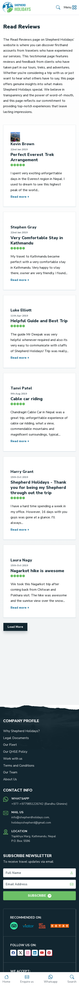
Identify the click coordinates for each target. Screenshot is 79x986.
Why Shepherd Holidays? (21, 731)
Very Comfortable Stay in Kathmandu (37, 240)
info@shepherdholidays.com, (30, 817)
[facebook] (13, 953)
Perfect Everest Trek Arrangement (32, 157)
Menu (67, 7)
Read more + (20, 197)
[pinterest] (49, 953)
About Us (10, 779)
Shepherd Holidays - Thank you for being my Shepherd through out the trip (38, 487)
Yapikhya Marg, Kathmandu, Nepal (33, 836)
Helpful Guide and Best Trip (39, 321)
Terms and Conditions (18, 765)
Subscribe (37, 895)
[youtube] (42, 953)
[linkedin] (35, 953)
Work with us (12, 759)
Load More (15, 627)
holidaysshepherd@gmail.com (31, 823)
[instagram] (28, 953)
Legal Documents (16, 738)
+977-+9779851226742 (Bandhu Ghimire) (39, 804)
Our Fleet (10, 745)
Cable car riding (27, 399)
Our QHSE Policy (15, 752)
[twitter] (20, 953)
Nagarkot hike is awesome (37, 571)
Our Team (10, 772)
